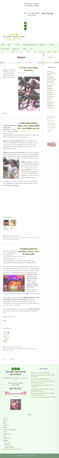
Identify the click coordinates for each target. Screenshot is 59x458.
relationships (15, 235)
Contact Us (6, 425)
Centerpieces (7, 444)
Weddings (42, 44)
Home (2, 44)
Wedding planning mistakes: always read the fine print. (28, 251)
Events (51, 44)
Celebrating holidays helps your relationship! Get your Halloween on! (29, 125)
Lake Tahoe (27, 348)
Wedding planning (12, 346)
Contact (24, 49)
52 (9, 359)
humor (6, 113)
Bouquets (6, 442)
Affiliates (5, 421)
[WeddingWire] (51, 116)
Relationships (11, 239)
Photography (6, 350)
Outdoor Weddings (9, 447)
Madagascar (33, 348)
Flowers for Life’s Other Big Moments (51, 73)
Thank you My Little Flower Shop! (12, 227)
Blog (31, 49)
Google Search (13, 348)
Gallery (17, 44)
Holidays (7, 235)
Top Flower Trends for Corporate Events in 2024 (43, 397)
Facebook (7, 348)
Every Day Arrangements (30, 44)
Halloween (11, 237)
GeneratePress (39, 455)
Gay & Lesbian (5, 49)
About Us (5, 418)
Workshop (11, 350)
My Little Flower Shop (27, 237)
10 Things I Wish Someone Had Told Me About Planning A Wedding (6, 340)
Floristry (6, 237)
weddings (19, 346)
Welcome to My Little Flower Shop (12, 449)
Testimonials (15, 49)
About (9, 44)
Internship (22, 348)
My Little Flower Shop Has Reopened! (51, 86)
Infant (18, 348)
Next (13, 359)
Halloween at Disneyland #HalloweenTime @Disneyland (6, 228)
